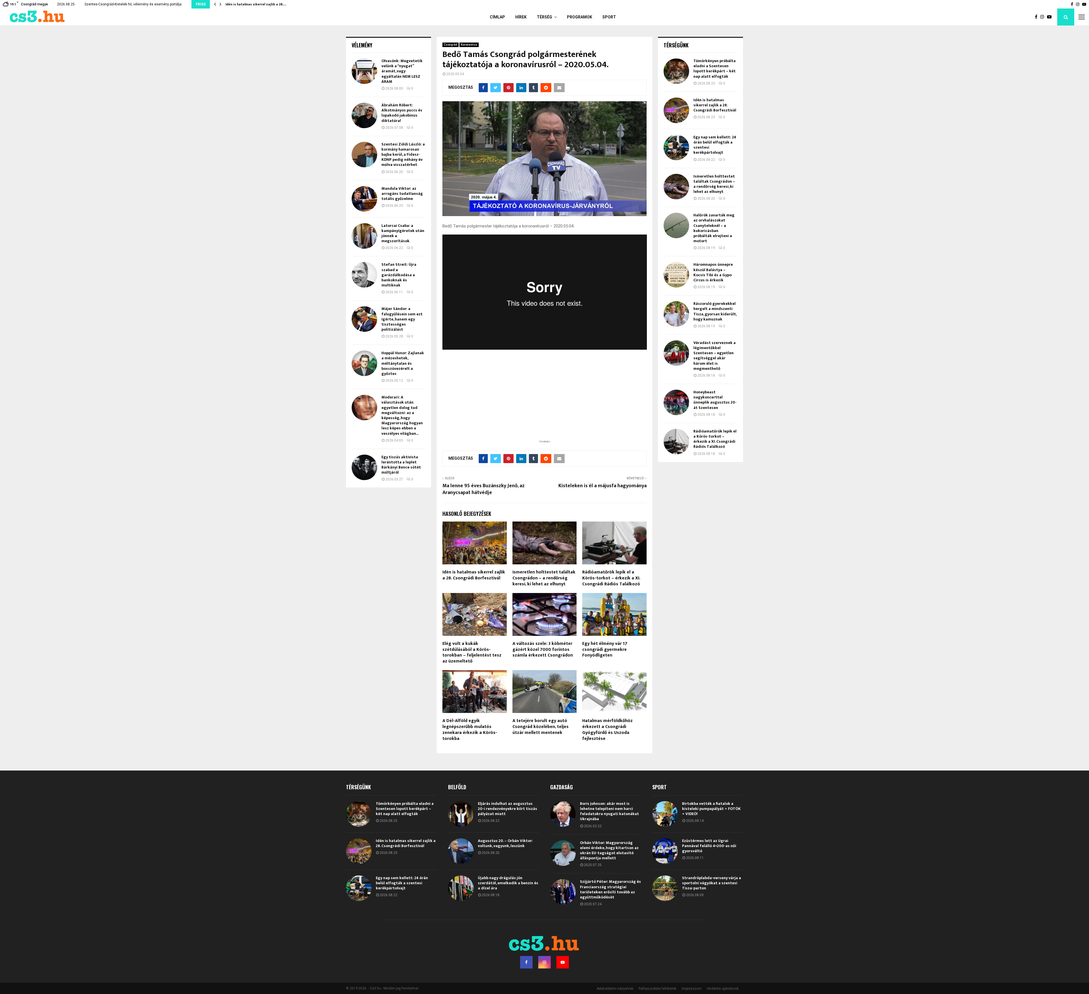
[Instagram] (1043, 17)
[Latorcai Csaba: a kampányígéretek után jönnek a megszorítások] (364, 236)
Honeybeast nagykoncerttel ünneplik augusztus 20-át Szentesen (714, 400)
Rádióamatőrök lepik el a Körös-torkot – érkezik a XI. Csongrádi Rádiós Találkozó (611, 578)
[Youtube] (1050, 17)
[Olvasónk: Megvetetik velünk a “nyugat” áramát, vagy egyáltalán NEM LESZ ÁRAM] (364, 71)
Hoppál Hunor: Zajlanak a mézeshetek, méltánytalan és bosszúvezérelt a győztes (402, 363)
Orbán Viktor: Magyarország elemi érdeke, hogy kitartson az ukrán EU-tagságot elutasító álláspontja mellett (609, 850)
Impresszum (692, 989)
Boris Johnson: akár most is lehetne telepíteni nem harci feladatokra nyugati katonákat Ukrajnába (609, 811)
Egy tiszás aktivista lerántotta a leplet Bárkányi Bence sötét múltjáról (401, 465)
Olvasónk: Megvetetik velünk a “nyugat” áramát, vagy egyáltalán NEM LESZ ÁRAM (402, 71)
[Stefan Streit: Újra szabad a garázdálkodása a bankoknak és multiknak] (364, 275)
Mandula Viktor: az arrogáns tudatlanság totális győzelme (402, 193)
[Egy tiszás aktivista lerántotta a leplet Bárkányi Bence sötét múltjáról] (364, 467)
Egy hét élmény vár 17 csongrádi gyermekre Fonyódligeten (604, 649)
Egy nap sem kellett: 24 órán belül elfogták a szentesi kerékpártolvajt (714, 145)
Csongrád (450, 44)
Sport (609, 17)
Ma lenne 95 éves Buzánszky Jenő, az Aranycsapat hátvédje (483, 489)
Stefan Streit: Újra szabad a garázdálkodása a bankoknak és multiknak (398, 274)
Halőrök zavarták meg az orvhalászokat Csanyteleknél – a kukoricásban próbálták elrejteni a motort (714, 228)
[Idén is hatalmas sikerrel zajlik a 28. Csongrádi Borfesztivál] (676, 110)
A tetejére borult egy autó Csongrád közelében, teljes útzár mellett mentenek (540, 726)
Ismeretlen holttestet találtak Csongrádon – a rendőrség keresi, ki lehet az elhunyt (543, 578)
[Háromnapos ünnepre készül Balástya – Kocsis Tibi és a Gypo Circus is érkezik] (676, 275)
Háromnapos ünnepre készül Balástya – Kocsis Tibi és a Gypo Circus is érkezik (713, 272)
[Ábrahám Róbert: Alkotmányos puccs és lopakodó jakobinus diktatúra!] (364, 115)
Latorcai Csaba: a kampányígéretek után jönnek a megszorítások (402, 233)
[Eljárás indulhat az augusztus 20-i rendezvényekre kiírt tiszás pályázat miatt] (461, 814)
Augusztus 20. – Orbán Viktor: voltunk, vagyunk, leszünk (505, 843)
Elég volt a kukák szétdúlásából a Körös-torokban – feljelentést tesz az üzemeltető (471, 652)
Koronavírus (469, 44)
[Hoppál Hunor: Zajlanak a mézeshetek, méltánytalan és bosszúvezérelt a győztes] (364, 363)
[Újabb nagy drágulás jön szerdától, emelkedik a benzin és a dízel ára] (461, 888)
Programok (579, 17)
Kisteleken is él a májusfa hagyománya (602, 486)
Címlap (497, 17)
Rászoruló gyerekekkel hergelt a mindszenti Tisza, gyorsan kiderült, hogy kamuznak (714, 311)
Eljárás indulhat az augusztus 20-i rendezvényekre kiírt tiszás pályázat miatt (507, 808)
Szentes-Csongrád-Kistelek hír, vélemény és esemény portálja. (133, 4)
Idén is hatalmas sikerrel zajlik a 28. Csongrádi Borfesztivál (473, 575)
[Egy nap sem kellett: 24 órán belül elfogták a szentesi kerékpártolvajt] (676, 147)
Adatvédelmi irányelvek (615, 989)
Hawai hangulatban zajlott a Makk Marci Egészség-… (268, 4)
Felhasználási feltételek (657, 989)
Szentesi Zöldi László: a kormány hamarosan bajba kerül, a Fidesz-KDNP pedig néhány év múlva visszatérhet (403, 154)
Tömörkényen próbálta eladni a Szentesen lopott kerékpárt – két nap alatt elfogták (714, 69)
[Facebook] (1037, 17)
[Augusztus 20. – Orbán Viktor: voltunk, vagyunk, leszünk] (461, 851)
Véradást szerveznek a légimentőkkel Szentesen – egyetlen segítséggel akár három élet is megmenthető (714, 355)
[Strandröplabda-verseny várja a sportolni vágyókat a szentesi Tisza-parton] (665, 888)
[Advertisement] (544, 401)
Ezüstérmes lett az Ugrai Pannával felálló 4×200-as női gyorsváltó (709, 845)
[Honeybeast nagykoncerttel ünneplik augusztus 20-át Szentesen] (676, 402)
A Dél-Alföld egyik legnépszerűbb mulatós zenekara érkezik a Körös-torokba (469, 729)
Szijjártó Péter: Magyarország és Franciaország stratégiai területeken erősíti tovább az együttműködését (610, 889)
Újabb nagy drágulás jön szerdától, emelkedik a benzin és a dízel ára (508, 883)
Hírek (521, 17)
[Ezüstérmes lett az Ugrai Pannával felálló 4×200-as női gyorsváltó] (665, 851)
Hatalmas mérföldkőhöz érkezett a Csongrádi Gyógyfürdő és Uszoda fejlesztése (607, 729)
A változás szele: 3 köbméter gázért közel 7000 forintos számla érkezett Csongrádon (542, 649)
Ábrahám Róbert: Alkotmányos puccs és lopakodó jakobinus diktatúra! (401, 113)
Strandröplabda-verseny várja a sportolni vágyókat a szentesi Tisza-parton (711, 883)
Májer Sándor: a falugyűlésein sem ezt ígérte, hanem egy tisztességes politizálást (402, 319)
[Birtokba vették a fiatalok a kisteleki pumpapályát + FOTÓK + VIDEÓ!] (665, 814)
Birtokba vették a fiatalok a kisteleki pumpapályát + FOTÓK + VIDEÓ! (711, 808)
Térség (544, 17)
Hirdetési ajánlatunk (722, 989)
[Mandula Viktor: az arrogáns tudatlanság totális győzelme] (364, 199)
